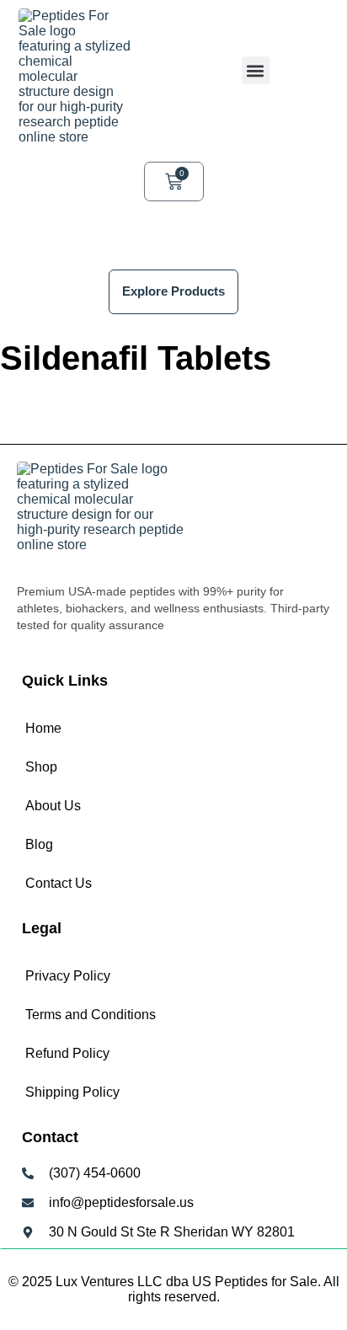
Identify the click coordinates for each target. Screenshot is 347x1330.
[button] (256, 70)
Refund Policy (67, 1053)
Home (43, 728)
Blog (39, 844)
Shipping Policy (72, 1092)
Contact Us (58, 883)
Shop (41, 767)
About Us (53, 806)
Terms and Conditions (90, 1014)
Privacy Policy (67, 976)
